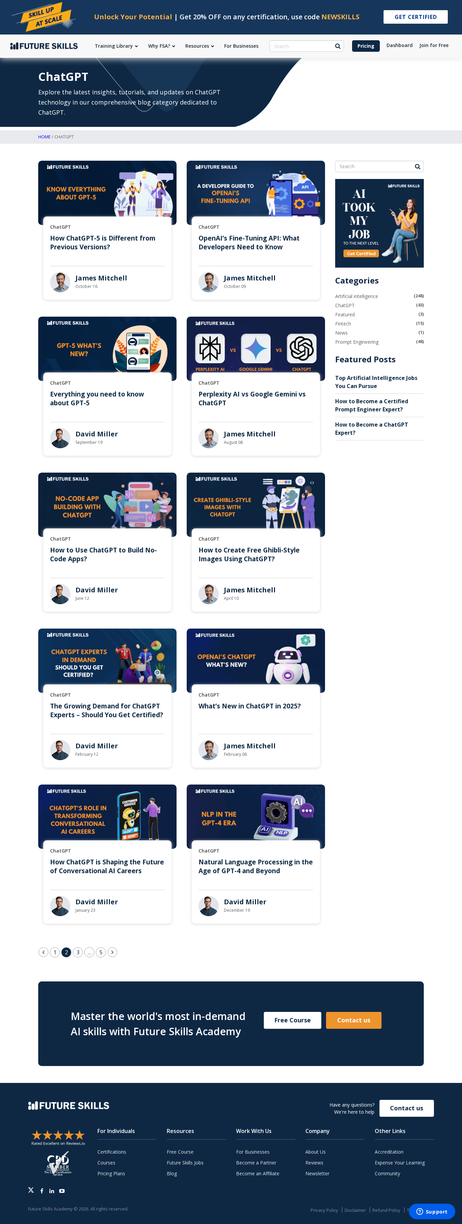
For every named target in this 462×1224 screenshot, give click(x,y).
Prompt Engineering (356, 342)
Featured (345, 314)
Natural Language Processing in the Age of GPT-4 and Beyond (256, 866)
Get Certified (416, 17)
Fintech (343, 323)
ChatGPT (60, 227)
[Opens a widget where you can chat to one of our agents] (432, 1212)
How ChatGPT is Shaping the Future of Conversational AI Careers (107, 866)
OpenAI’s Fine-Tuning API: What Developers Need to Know (249, 242)
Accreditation (389, 1152)
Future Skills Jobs (185, 1162)
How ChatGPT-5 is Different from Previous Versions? (103, 242)
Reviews (314, 1162)
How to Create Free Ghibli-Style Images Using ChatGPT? (249, 554)
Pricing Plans (111, 1173)
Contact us (353, 1020)
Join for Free (433, 45)
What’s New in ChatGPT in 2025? (250, 706)
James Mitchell (101, 277)
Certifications (111, 1152)
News (341, 333)
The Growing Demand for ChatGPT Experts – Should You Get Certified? (106, 710)
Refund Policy (386, 1210)
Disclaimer (355, 1210)
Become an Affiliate (257, 1173)
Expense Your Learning (400, 1162)
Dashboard (400, 45)
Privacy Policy (324, 1210)
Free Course (292, 1020)
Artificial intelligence (356, 296)
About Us (315, 1152)
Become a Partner (256, 1162)
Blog (172, 1173)
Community (387, 1173)
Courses (106, 1162)
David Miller (96, 433)
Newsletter (317, 1173)
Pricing (365, 46)
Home (44, 137)
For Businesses (253, 1152)
